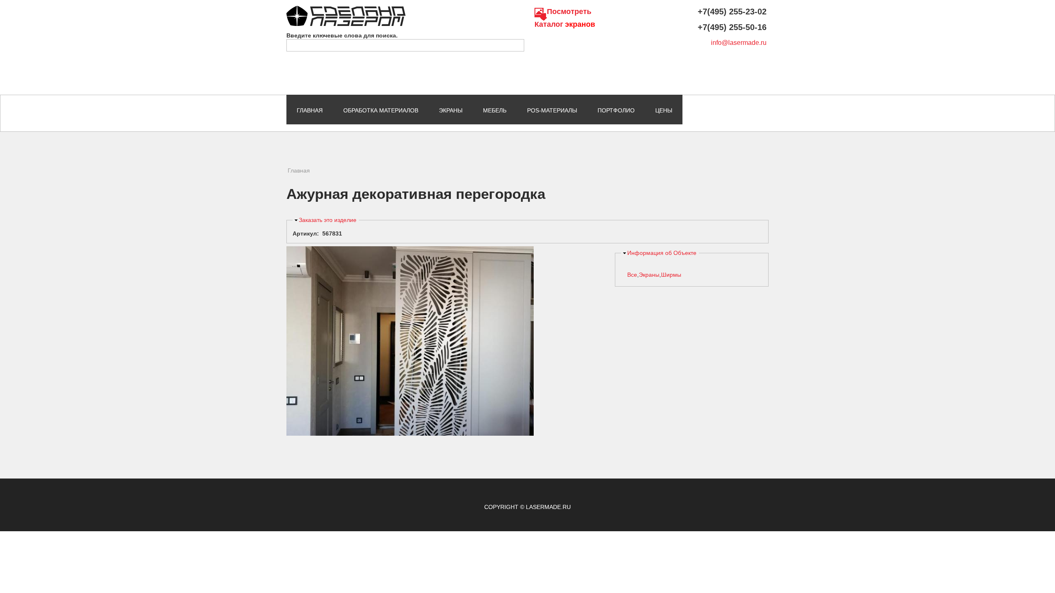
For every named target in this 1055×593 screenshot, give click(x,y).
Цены (663, 110)
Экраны (450, 110)
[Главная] (346, 9)
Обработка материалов (380, 110)
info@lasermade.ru (739, 42)
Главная (310, 110)
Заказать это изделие (327, 220)
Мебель (494, 110)
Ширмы (671, 274)
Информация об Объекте (661, 253)
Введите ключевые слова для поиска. (342, 35)
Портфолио (616, 110)
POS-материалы (552, 110)
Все (632, 274)
